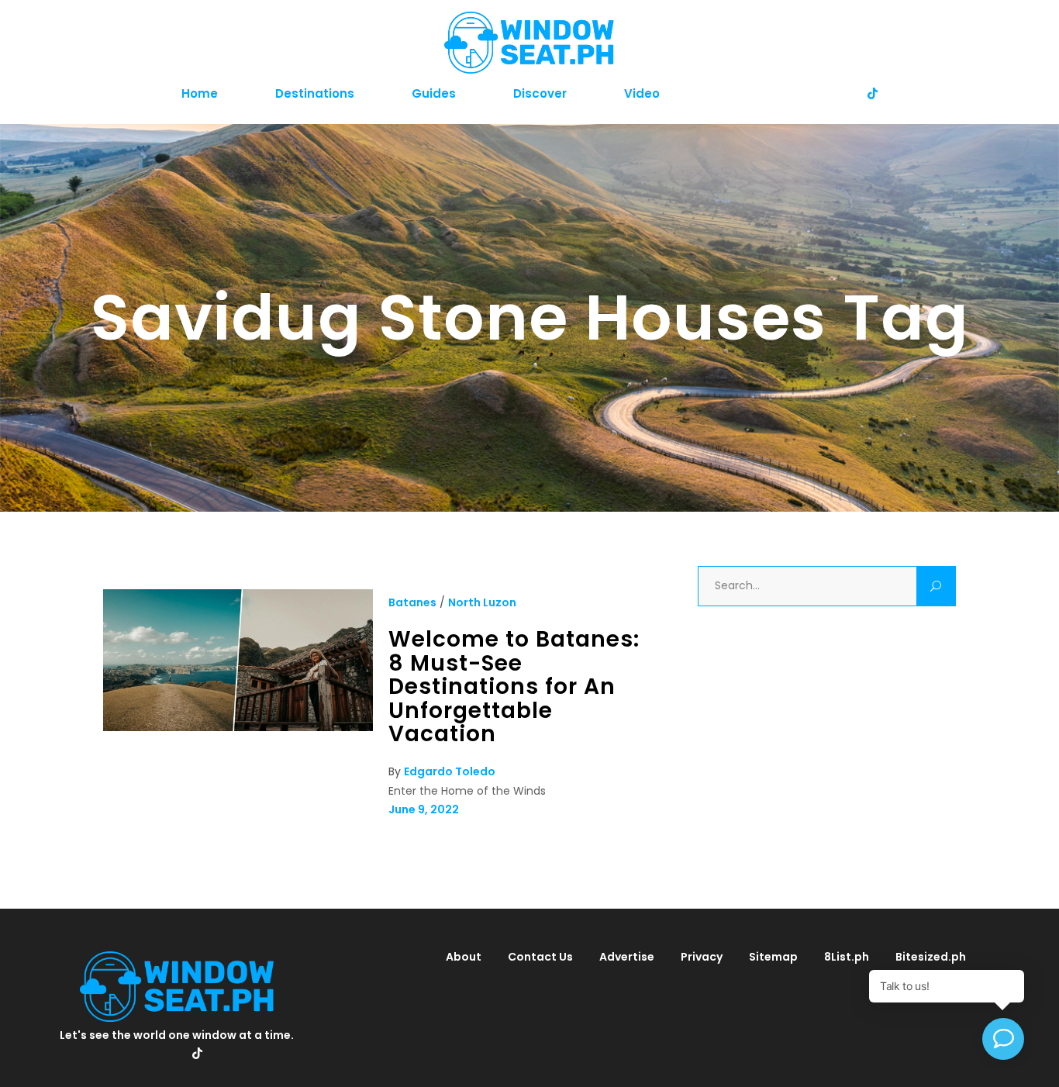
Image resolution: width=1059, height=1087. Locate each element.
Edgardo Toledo (449, 771)
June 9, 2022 (423, 809)
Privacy (702, 956)
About (463, 956)
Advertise (626, 956)
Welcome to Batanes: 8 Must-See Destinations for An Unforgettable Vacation (514, 686)
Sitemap (773, 956)
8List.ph (846, 956)
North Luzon (482, 602)
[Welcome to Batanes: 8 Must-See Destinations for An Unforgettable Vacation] (238, 727)
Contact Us (540, 956)
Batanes (412, 602)
